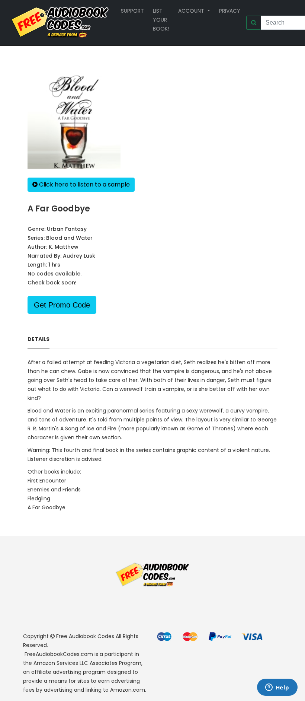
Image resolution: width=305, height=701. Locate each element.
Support (132, 11)
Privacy (229, 11)
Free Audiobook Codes (85, 636)
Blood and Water (69, 238)
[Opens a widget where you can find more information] (277, 688)
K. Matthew (63, 247)
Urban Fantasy (67, 229)
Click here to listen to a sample (84, 184)
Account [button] (192, 11)
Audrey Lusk (79, 255)
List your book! (161, 19)
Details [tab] (38, 339)
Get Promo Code (62, 305)
